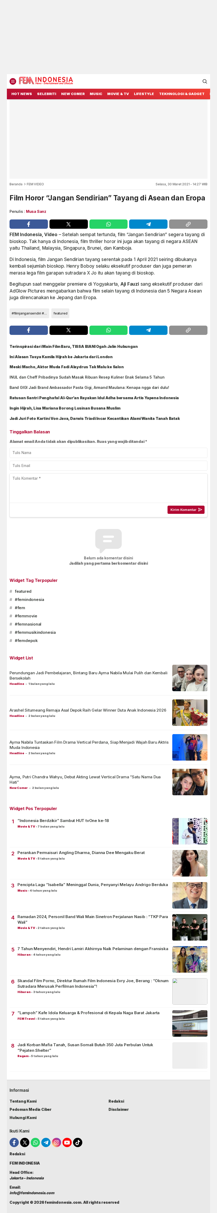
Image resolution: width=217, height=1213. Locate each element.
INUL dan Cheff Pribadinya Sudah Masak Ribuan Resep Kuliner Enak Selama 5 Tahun (87, 377)
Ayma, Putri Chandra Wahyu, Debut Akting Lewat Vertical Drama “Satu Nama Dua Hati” (85, 779)
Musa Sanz (36, 211)
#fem (20, 607)
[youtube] (67, 1142)
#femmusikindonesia (35, 632)
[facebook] (29, 224)
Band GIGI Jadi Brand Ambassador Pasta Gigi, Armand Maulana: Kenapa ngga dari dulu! (89, 387)
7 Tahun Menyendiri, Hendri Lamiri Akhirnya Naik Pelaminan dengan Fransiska (92, 948)
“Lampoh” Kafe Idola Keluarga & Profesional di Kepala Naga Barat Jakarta (88, 1012)
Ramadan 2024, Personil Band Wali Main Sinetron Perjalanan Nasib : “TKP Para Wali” (92, 919)
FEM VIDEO (35, 184)
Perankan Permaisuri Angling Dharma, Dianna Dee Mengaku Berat (80, 852)
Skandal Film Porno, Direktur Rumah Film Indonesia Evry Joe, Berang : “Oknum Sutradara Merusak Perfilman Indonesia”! (93, 983)
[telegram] (148, 224)
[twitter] (68, 224)
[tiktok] (77, 1142)
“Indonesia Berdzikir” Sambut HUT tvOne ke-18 (63, 820)
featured (60, 313)
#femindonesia (29, 599)
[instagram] (56, 1142)
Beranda (16, 184)
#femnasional (28, 624)
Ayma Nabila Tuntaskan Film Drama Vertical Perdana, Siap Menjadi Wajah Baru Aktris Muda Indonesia (89, 745)
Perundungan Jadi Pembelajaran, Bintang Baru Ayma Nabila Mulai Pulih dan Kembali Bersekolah (88, 675)
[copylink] (188, 224)
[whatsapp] (108, 224)
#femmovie (26, 615)
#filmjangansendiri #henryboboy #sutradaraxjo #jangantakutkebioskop (30, 313)
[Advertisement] (108, 37)
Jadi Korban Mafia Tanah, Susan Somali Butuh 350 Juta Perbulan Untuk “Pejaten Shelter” (85, 1047)
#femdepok (26, 640)
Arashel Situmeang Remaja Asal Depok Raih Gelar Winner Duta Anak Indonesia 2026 (88, 710)
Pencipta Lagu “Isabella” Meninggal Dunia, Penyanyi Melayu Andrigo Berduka (92, 884)
